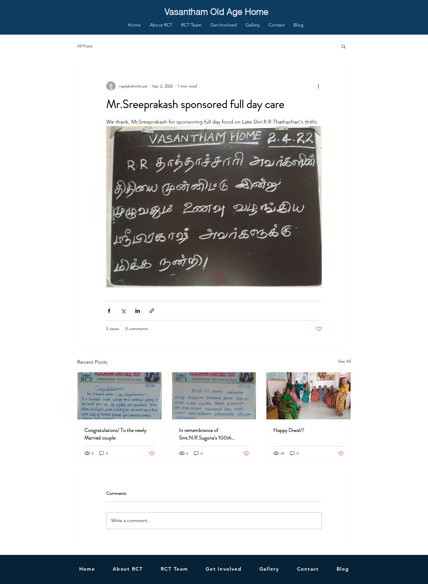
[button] (343, 46)
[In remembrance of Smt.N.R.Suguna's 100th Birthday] (214, 395)
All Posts (85, 46)
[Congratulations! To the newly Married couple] (119, 395)
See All (344, 361)
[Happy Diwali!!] (308, 395)
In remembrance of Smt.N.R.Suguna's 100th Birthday (205, 433)
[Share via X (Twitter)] (123, 311)
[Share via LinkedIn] (137, 311)
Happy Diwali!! (288, 430)
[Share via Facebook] (109, 311)
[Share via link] (152, 311)
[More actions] (318, 86)
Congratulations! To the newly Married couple (115, 433)
